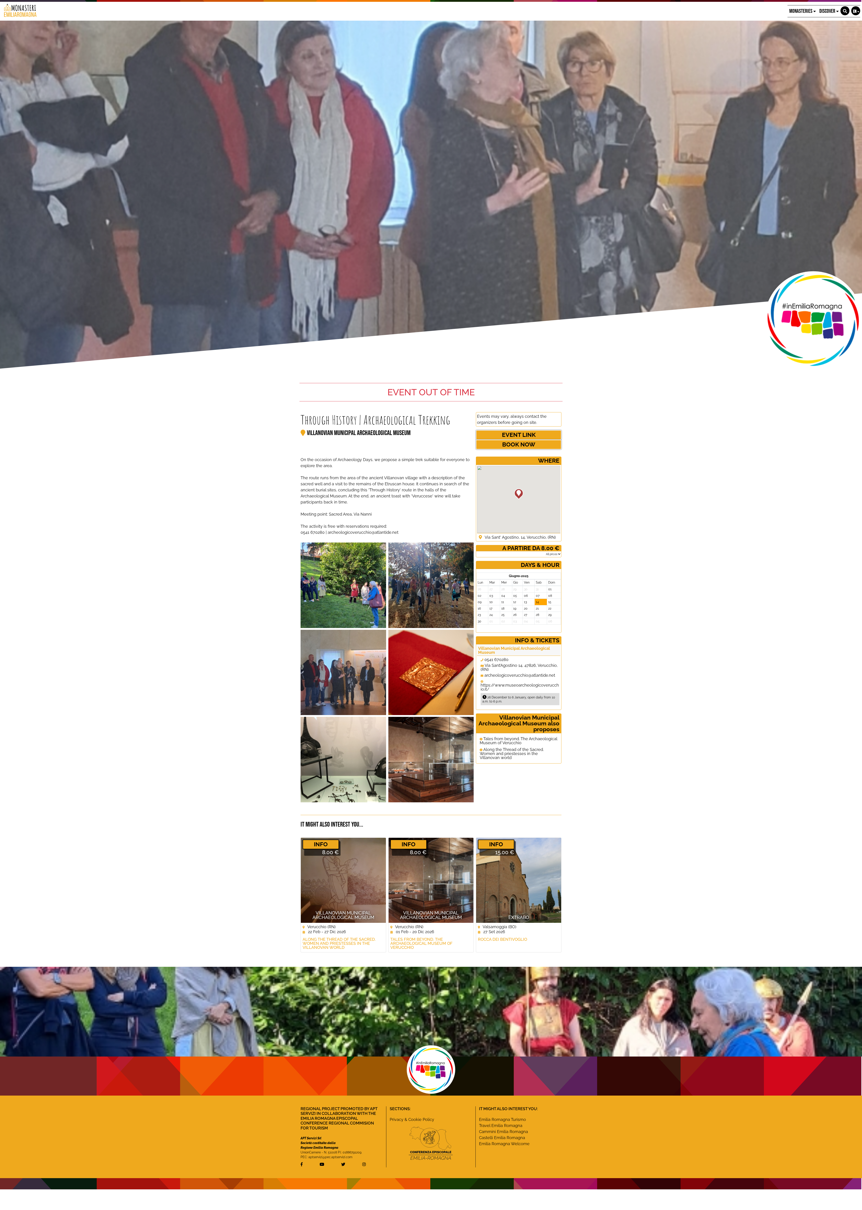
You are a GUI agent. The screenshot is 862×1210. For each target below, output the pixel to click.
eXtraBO (518, 917)
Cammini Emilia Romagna (503, 1131)
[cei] (431, 1143)
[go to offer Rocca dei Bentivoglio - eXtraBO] (518, 880)
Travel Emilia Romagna (500, 1125)
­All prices (552, 554)
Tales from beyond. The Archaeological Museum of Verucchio (518, 741)
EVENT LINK (519, 434)
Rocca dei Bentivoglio (502, 939)
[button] (844, 10)
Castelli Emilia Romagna (502, 1137)
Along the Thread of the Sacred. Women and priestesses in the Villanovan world (512, 754)
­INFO (321, 844)
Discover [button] (827, 11)
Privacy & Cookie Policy (412, 1119)
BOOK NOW (518, 444)
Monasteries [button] (801, 11)
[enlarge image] (343, 585)
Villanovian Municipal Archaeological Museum (359, 433)
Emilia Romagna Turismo (502, 1119)
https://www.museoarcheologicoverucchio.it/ (520, 687)
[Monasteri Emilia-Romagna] (18, 11)
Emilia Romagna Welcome (504, 1143)
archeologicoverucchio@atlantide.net (519, 675)
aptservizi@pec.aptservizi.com (330, 1157)
